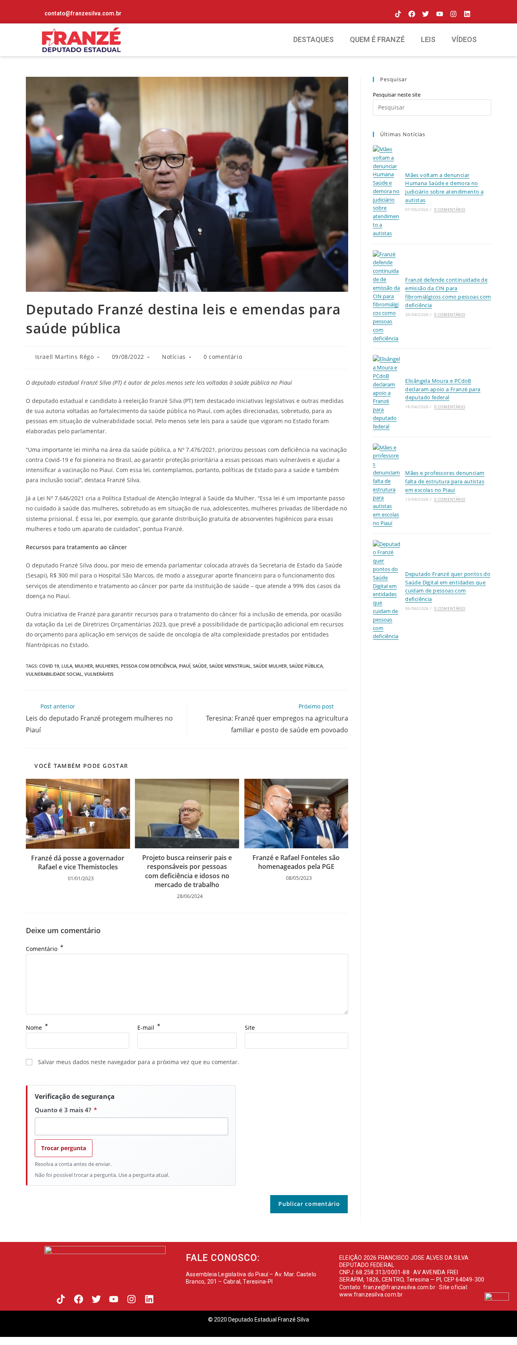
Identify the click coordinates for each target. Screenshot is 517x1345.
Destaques (313, 39)
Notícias (174, 356)
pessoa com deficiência (149, 666)
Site (250, 1027)
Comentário (44, 949)
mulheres (106, 666)
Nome (37, 1027)
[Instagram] (453, 13)
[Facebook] (411, 13)
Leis (428, 39)
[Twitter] (425, 13)
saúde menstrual (230, 666)
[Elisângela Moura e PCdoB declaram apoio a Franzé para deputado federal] (386, 392)
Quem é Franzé (377, 39)
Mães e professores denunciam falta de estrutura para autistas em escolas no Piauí (444, 481)
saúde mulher (270, 666)
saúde (200, 666)
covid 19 (49, 666)
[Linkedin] (467, 13)
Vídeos (464, 39)
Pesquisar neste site (396, 94)
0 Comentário (449, 209)
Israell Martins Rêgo (64, 356)
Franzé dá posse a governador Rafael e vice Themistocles (77, 862)
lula (66, 666)
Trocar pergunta (63, 1148)
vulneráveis (98, 674)
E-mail (148, 1027)
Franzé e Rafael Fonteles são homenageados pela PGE (296, 862)
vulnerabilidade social (54, 674)
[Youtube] (439, 13)
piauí (184, 666)
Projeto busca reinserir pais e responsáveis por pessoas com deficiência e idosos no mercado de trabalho (187, 871)
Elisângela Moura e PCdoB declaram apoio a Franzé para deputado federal (442, 389)
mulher (84, 666)
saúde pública (306, 666)
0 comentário (223, 356)
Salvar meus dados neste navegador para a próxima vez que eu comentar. (138, 1062)
